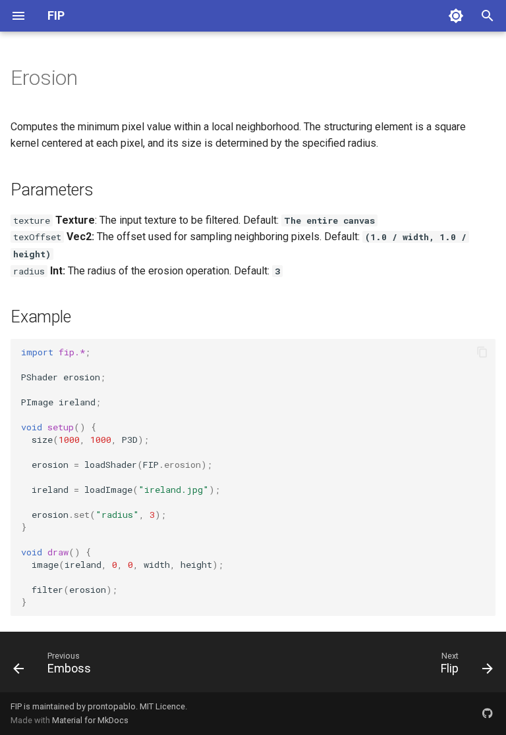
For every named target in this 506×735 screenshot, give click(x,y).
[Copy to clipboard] (482, 352)
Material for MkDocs (90, 720)
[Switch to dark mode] (456, 16)
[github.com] (487, 713)
